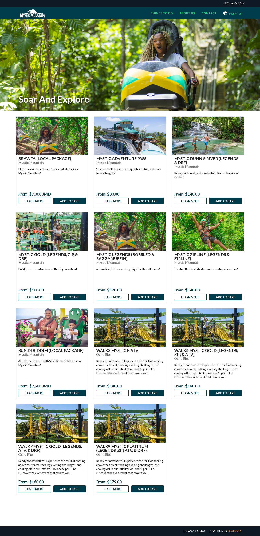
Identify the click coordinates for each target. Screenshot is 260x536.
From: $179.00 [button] (109, 481)
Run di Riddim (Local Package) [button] (51, 350)
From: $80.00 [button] (107, 194)
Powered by (224, 530)
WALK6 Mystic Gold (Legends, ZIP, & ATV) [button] (206, 352)
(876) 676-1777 (234, 3)
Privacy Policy (194, 530)
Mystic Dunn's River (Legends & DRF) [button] (206, 160)
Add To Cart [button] (69, 201)
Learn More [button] (35, 201)
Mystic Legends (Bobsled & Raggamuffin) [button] (125, 256)
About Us (187, 13)
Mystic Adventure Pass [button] (121, 158)
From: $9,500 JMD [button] (34, 385)
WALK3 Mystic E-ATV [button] (117, 350)
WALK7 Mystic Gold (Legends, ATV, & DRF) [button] (50, 448)
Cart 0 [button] (234, 13)
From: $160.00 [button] (31, 289)
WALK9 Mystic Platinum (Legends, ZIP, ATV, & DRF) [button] (122, 448)
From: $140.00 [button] (187, 194)
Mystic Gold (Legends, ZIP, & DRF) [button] (48, 256)
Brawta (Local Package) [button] (44, 158)
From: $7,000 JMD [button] (34, 194)
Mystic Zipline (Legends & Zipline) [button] (202, 256)
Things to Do (162, 13)
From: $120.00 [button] (109, 289)
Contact (209, 13)
